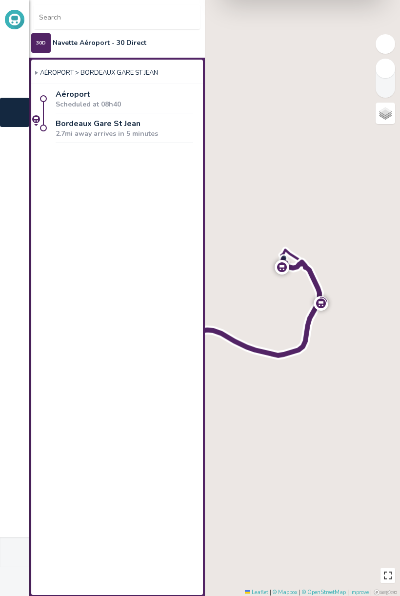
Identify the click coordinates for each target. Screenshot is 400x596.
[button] (282, 267)
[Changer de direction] (191, 72)
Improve (359, 592)
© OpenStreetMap (324, 592)
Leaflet (259, 592)
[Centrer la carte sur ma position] (163, 17)
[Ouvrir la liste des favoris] (188, 17)
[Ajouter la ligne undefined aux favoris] (192, 43)
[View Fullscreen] (387, 575)
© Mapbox (285, 592)
